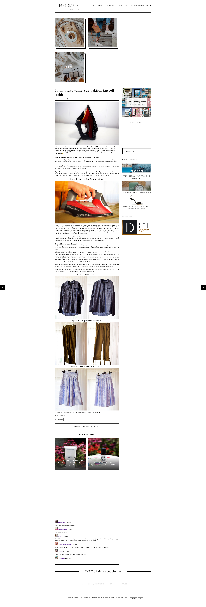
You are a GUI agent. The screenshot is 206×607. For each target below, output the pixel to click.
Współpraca (112, 6)
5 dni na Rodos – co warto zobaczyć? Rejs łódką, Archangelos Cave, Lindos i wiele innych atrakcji (136, 177)
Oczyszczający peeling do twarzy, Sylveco (137, 192)
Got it (140, 598)
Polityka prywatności (139, 6)
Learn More (134, 598)
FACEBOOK (86, 584)
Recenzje (60, 419)
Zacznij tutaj (98, 6)
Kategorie (123, 6)
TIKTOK (112, 584)
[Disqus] (87, 496)
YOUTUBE (123, 584)
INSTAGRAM (100, 584)
